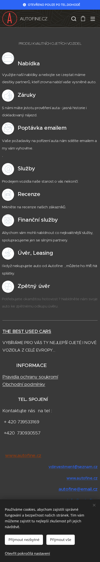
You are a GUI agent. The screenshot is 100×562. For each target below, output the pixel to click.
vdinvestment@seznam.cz (73, 466)
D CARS (42, 331)
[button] (73, 19)
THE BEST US (17, 331)
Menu (93, 18)
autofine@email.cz (78, 489)
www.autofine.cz (82, 478)
